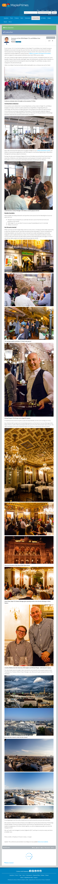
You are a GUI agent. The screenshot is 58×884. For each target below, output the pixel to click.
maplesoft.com (32, 879)
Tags (20, 875)
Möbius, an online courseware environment (40, 53)
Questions (6, 18)
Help (51, 10)
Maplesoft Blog (35, 18)
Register (42, 10)
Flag (34, 847)
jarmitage (18, 41)
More (10, 21)
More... (53, 847)
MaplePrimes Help (29, 877)
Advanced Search (52, 14)
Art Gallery (43, 18)
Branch (38, 847)
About (55, 10)
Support (47, 10)
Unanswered (27, 18)
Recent (5, 21)
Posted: (13, 41)
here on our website (43, 841)
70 (20, 41)
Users (22, 18)
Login (39, 10)
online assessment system (43, 150)
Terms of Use (38, 879)
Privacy (43, 879)
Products (17, 18)
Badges (49, 18)
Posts (11, 18)
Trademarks (47, 879)
